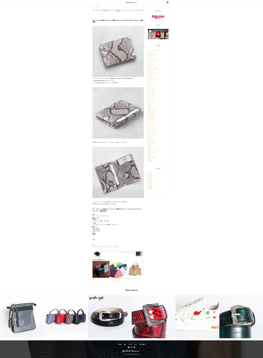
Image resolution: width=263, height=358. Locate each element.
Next (261, 316)
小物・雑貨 (98, 6)
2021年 (150, 178)
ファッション (151, 131)
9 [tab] (137, 339)
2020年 (150, 180)
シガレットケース (152, 124)
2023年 (150, 175)
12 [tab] (143, 339)
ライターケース (151, 128)
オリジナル (95, 246)
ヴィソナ (150, 76)
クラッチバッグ (151, 90)
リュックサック (151, 93)
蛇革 (149, 154)
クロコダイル (151, 141)
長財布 (149, 107)
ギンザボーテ (151, 78)
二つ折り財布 (151, 112)
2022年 (150, 177)
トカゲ (149, 145)
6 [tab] (130, 339)
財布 (149, 105)
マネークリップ (151, 110)
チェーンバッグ (151, 95)
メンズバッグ (151, 98)
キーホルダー (151, 121)
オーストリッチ (151, 140)
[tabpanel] (22, 316)
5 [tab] (128, 339)
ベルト (149, 104)
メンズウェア (151, 133)
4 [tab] (126, 339)
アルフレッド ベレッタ (153, 60)
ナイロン (150, 155)
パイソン (112, 246)
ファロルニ (150, 55)
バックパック (151, 91)
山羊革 (149, 148)
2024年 (150, 173)
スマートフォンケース (153, 79)
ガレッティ (150, 66)
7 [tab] (132, 339)
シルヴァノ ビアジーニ (153, 67)
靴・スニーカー (151, 117)
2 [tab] (122, 339)
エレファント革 (151, 152)
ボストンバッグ (151, 86)
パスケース (150, 126)
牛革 (149, 136)
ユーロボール (151, 59)
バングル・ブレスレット (153, 129)
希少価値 (150, 160)
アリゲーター (151, 143)
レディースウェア (152, 135)
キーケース (150, 123)
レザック (150, 52)
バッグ (149, 81)
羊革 (149, 147)
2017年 (150, 185)
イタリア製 (150, 157)
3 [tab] (124, 339)
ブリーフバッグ (151, 88)
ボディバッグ (151, 97)
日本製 (116, 246)
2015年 (150, 189)
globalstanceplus (131, 3)
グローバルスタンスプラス (154, 50)
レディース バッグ (152, 100)
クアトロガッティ (152, 53)
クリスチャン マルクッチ (153, 73)
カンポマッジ (151, 64)
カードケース (106, 246)
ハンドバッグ (151, 102)
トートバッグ (151, 83)
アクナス (150, 57)
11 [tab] (141, 339)
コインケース (151, 109)
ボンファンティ (151, 74)
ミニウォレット (151, 114)
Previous (2, 316)
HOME (93, 6)
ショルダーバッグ (152, 85)
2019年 (150, 182)
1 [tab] (120, 339)
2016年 (150, 187)
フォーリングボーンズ (153, 69)
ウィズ (149, 62)
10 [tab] (139, 339)
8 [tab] (135, 339)
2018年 (150, 184)
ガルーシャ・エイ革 (152, 150)
